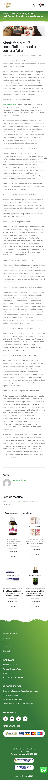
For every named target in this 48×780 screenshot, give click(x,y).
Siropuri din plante (12, 539)
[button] (34, 5)
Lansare (41, 539)
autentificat (18, 502)
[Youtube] (12, 718)
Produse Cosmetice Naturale (35, 541)
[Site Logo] (7, 5)
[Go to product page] (13, 527)
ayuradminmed (8, 55)
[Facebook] (5, 718)
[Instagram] (18, 718)
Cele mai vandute (32, 539)
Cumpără (12, 556)
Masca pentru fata (10, 104)
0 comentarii (36, 55)
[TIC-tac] (25, 718)
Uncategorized (22, 55)
